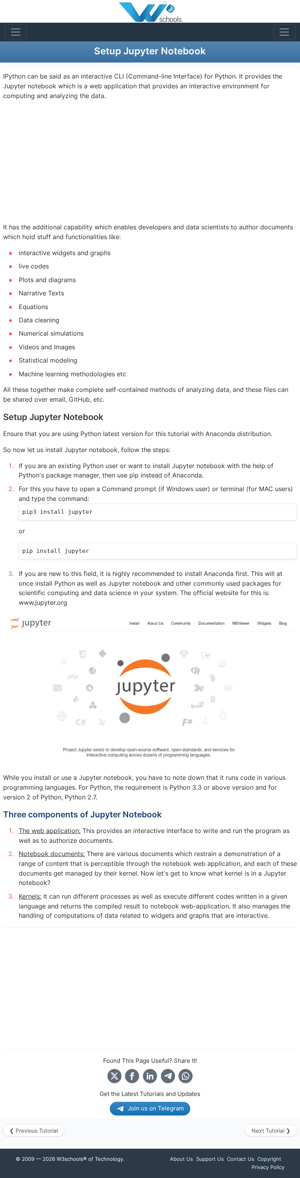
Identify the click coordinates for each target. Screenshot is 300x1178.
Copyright (269, 1159)
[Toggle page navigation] (284, 32)
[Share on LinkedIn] (150, 1076)
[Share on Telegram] (168, 1076)
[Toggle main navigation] (16, 32)
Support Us (210, 1159)
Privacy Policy (268, 1167)
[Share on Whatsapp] (186, 1076)
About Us (181, 1159)
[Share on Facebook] (132, 1076)
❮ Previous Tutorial (33, 1130)
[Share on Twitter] (114, 1076)
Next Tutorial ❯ (271, 1130)
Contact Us (240, 1159)
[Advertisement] (150, 161)
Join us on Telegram (156, 1108)
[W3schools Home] (150, 11)
